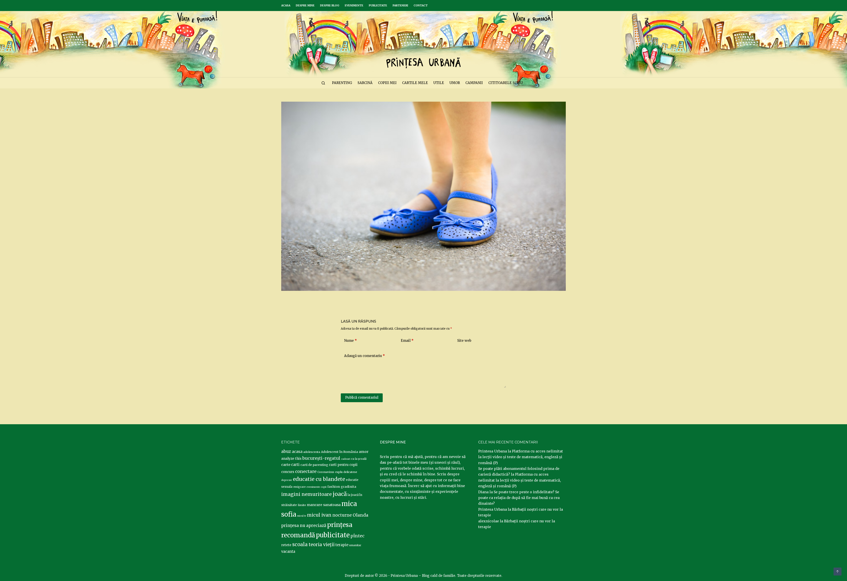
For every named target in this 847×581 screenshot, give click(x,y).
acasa (297, 451)
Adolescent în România (339, 452)
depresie (286, 480)
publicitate (333, 535)
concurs (287, 472)
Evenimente (354, 5)
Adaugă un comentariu (364, 356)
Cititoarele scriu (505, 83)
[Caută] (323, 83)
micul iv (301, 515)
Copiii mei (387, 83)
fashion (333, 487)
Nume (350, 340)
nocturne (342, 515)
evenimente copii (316, 487)
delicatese (350, 472)
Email (407, 340)
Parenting (342, 83)
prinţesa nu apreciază (303, 525)
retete (286, 545)
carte (285, 464)
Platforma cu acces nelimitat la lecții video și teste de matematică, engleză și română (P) (520, 457)
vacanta (288, 551)
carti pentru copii (343, 465)
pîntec (357, 535)
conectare (306, 471)
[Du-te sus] (837, 571)
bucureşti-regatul (321, 458)
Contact (421, 5)
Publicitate (378, 5)
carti (295, 464)
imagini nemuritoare (306, 494)
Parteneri (400, 5)
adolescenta (311, 452)
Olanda (360, 515)
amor (364, 451)
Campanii (474, 83)
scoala (300, 544)
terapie (341, 545)
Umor (455, 83)
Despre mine (305, 5)
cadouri (345, 459)
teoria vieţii (322, 544)
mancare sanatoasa (324, 505)
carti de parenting (314, 465)
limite (302, 505)
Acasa (285, 5)
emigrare (299, 486)
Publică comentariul (361, 397)
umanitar (355, 545)
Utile (438, 83)
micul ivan (319, 515)
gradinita (348, 487)
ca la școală (359, 458)
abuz (286, 451)
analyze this (291, 458)
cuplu (339, 472)
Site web (464, 340)
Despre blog (329, 5)
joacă (340, 494)
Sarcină (365, 83)
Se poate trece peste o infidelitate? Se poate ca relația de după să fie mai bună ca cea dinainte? (519, 498)
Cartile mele (415, 83)
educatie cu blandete (319, 479)
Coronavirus (325, 472)
